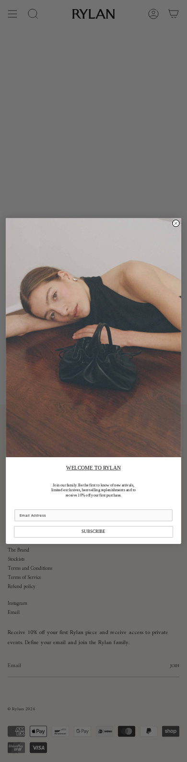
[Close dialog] (176, 223)
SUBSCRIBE (93, 531)
